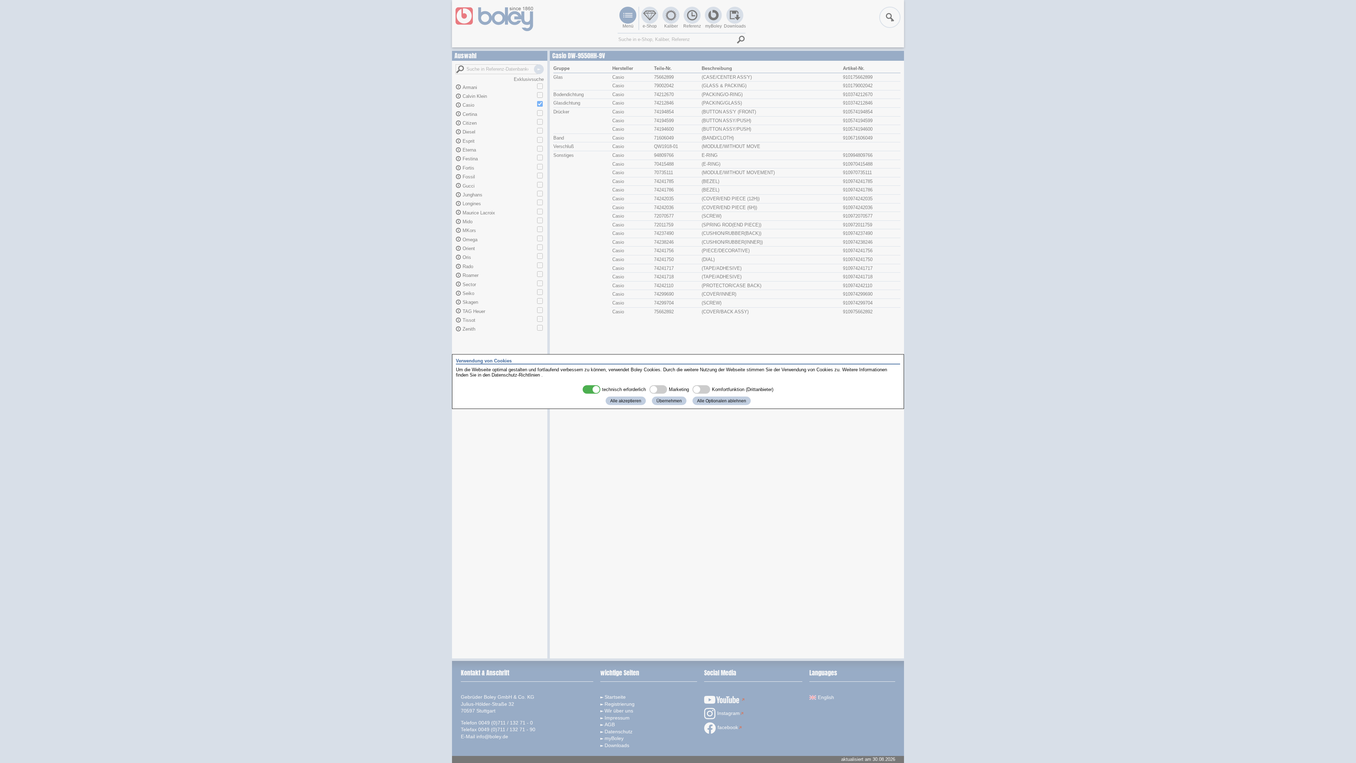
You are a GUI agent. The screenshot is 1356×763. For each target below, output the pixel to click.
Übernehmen (669, 400)
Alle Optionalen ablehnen (721, 400)
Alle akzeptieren (625, 400)
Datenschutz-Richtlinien (516, 375)
